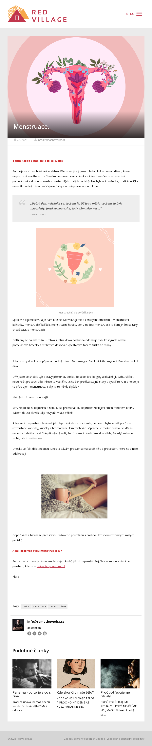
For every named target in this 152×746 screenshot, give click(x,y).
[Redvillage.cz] (37, 14)
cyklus (26, 606)
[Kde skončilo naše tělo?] (76, 673)
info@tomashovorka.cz (52, 140)
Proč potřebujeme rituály (115, 694)
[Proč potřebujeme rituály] (120, 673)
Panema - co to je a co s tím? (31, 694)
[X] (34, 633)
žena (63, 606)
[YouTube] (45, 633)
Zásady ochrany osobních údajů (83, 738)
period (53, 606)
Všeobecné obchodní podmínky (125, 738)
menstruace (39, 606)
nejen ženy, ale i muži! (51, 566)
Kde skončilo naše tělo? (75, 692)
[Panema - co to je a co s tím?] (31, 673)
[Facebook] (29, 633)
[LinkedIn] (40, 633)
